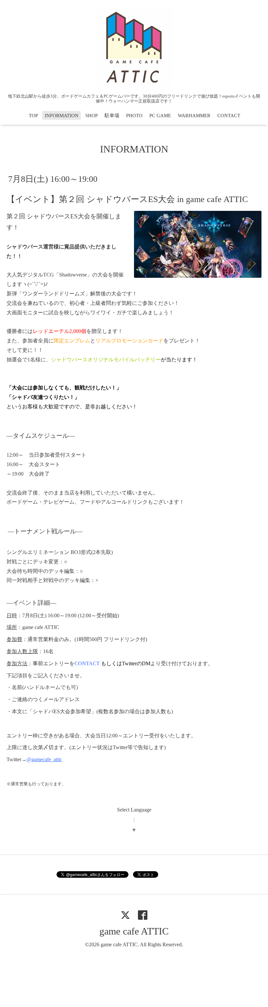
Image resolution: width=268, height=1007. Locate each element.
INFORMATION (61, 115)
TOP (33, 115)
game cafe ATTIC (134, 931)
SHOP (91, 115)
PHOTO (134, 115)
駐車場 (112, 115)
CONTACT (228, 115)
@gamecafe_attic (44, 759)
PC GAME (160, 115)
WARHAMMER (194, 115)
